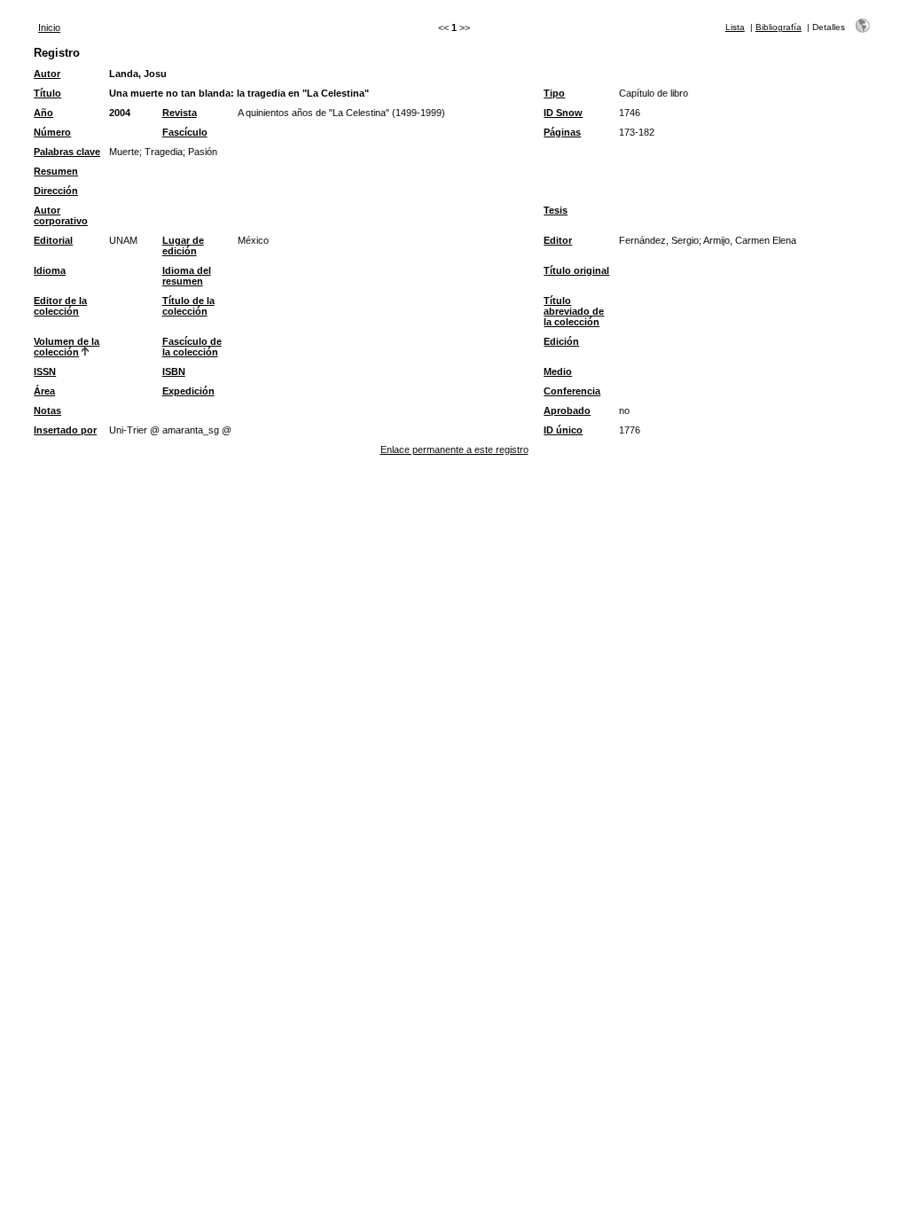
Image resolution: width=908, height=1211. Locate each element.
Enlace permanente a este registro (454, 449)
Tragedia (164, 151)
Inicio (49, 27)
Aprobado (567, 410)
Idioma (50, 270)
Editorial (53, 240)
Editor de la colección (60, 305)
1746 (629, 112)
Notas (47, 410)
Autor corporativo (61, 215)
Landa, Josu (138, 73)
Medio (558, 371)
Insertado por (65, 430)
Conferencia (572, 391)
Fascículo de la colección (192, 346)
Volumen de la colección (66, 346)
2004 (119, 112)
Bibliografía (778, 27)
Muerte (124, 151)
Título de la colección (188, 305)
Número (52, 132)
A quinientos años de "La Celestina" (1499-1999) (341, 112)
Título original (576, 270)
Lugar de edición (183, 245)
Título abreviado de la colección (574, 311)
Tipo (554, 93)
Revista (179, 112)
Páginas (562, 132)
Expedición (188, 391)
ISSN (45, 371)
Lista (735, 27)
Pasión (202, 151)
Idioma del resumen (186, 275)
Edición (561, 341)
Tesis (556, 210)
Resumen (56, 171)
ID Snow (563, 112)
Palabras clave (67, 151)
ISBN (173, 371)
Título (47, 93)
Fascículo (184, 132)
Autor (47, 73)
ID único (563, 430)
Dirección (56, 190)
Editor (558, 240)
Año (43, 112)
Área (44, 391)
